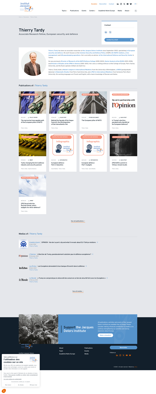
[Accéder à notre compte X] (124, 4)
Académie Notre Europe (106, 11)
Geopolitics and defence (29, 94)
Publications (74, 11)
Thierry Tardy (24, 128)
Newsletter (103, 4)
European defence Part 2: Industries (57, 164)
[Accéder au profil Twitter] (110, 32)
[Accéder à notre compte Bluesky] (131, 4)
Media (120, 11)
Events (84, 11)
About (61, 348)
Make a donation (105, 335)
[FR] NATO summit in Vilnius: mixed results (119, 164)
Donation (94, 4)
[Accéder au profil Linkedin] (105, 32)
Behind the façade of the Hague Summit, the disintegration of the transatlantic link (62, 122)
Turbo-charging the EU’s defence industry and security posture (32, 164)
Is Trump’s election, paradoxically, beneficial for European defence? (120, 122)
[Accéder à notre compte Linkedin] (118, 4)
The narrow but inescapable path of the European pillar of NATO (32, 121)
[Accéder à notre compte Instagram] (121, 4)
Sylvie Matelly (54, 169)
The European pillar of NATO (91, 120)
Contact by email (120, 39)
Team (61, 351)
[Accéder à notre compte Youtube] (127, 4)
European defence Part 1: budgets (88, 164)
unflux (135, 367)
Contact (111, 4)
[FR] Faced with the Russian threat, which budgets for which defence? (30, 205)
